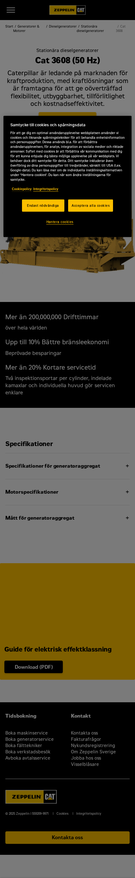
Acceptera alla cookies (91, 205)
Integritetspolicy (45, 188)
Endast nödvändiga (43, 205)
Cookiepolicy (22, 188)
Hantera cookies (59, 222)
